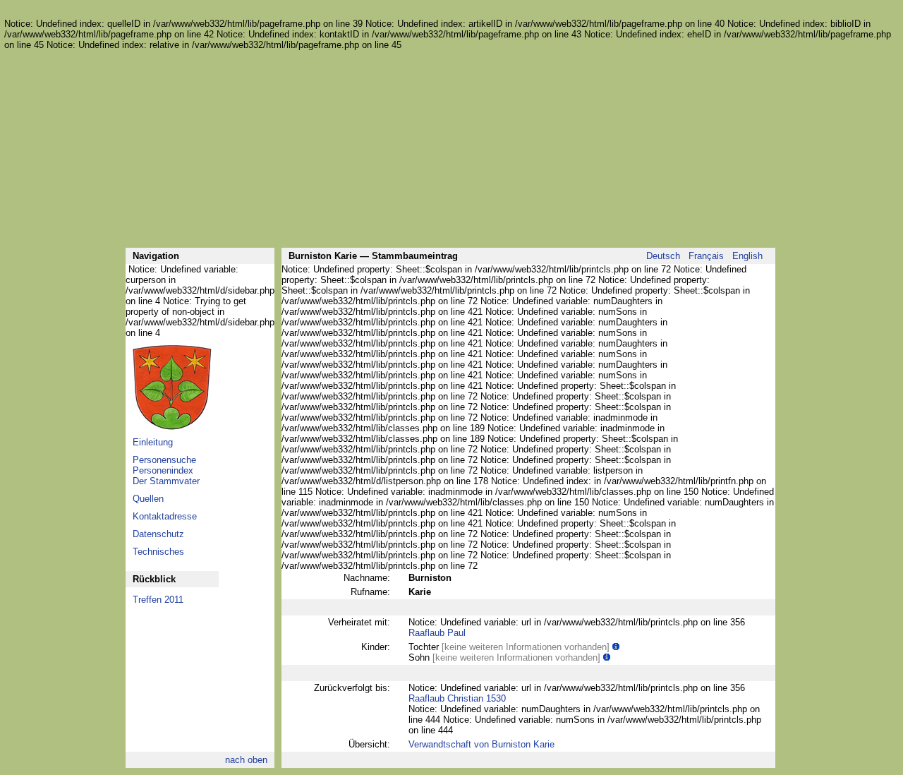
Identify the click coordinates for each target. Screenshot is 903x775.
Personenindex (163, 470)
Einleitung (153, 442)
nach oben (246, 760)
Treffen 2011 (158, 599)
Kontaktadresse (165, 516)
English (747, 256)
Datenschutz (158, 534)
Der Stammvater (166, 481)
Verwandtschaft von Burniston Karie (481, 744)
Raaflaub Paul (437, 632)
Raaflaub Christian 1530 (457, 698)
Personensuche (164, 460)
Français (706, 256)
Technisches (158, 551)
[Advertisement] (450, 149)
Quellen (148, 498)
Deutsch (663, 256)
